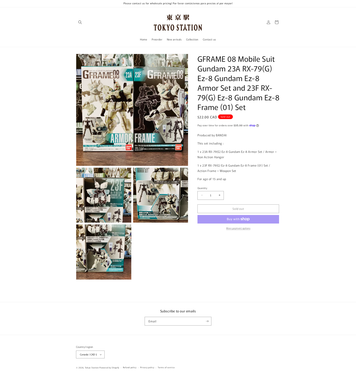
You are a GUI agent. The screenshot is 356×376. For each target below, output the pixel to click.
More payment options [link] (238, 227)
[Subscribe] (207, 321)
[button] (80, 22)
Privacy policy (147, 367)
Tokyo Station (92, 367)
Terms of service (166, 367)
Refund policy (129, 367)
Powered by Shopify (109, 367)
